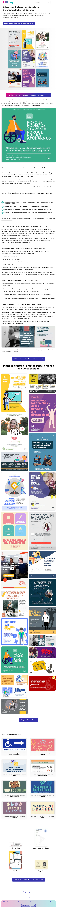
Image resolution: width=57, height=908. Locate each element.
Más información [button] (31, 902)
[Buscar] (49, 2)
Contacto (36, 892)
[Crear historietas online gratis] (15, 860)
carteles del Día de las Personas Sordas (32, 218)
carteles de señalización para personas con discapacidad (29, 274)
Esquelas (41, 871)
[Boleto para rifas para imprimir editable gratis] (15, 844)
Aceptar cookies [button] (25, 905)
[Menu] (53, 2)
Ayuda (30, 892)
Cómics (15, 871)
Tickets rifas (16, 848)
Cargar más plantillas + (28, 720)
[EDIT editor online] (8, 2)
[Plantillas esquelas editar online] (41, 865)
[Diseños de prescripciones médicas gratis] (41, 837)
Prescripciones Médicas (41, 848)
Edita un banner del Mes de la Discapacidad (18, 23)
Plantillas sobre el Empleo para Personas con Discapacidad (28, 95)
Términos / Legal (22, 892)
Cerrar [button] (33, 905)
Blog (28, 897)
